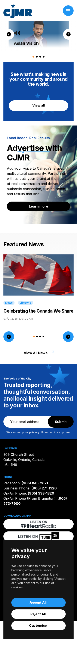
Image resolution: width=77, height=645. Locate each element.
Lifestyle (25, 303)
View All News (35, 353)
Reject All (38, 614)
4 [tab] (43, 56)
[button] (8, 34)
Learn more (38, 206)
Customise (38, 625)
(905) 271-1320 (44, 488)
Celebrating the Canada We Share (38, 311)
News (9, 303)
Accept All (38, 602)
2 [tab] (36, 56)
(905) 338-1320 (41, 493)
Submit (61, 422)
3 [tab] (39, 56)
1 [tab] (33, 56)
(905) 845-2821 (35, 483)
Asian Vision (26, 43)
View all (38, 105)
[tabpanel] (39, 34)
